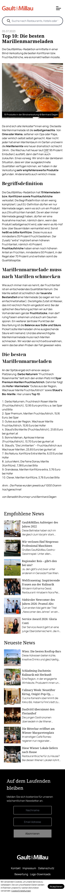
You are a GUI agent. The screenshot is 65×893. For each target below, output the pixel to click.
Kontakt (15, 868)
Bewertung (21, 874)
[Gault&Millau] (32, 857)
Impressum (29, 868)
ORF (46, 150)
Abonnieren (32, 833)
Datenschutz (46, 868)
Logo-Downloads (40, 874)
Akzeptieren (56, 886)
